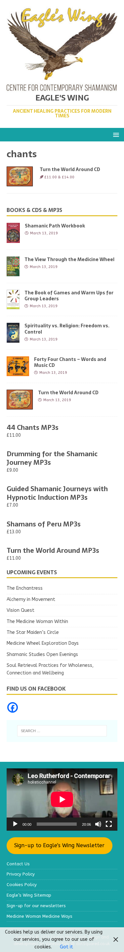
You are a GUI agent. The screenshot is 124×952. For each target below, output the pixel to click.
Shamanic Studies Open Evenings (42, 654)
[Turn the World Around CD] (20, 405)
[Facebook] (12, 707)
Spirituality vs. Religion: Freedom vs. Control (66, 328)
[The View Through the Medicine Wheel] (13, 272)
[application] (62, 799)
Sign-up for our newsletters (36, 905)
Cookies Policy (22, 884)
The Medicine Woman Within (37, 621)
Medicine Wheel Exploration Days (43, 643)
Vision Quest (20, 610)
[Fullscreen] (108, 824)
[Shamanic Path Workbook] (13, 239)
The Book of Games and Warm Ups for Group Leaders (68, 295)
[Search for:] (62, 730)
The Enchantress (25, 588)
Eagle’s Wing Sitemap (29, 895)
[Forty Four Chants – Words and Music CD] (18, 372)
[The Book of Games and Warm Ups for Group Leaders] (13, 305)
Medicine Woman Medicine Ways (39, 916)
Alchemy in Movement (31, 599)
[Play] (15, 824)
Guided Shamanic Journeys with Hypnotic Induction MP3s (57, 493)
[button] (114, 134)
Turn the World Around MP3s (53, 550)
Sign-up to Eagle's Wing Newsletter (59, 845)
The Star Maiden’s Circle (33, 632)
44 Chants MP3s (33, 427)
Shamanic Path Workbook (55, 225)
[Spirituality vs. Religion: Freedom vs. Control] (13, 339)
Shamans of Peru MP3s (44, 524)
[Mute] (98, 824)
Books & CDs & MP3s (34, 210)
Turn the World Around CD (70, 169)
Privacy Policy (21, 874)
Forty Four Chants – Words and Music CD (70, 362)
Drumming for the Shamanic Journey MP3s (52, 458)
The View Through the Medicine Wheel (69, 259)
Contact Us (18, 863)
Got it (66, 947)
